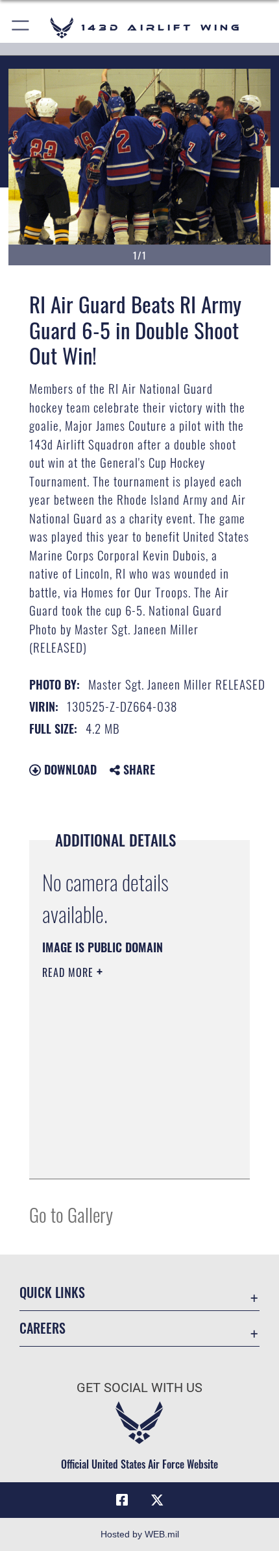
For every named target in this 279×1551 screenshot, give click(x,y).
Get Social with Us (139, 1387)
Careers (42, 1328)
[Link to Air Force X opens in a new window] (157, 1500)
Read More (69, 972)
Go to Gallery (71, 1214)
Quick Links (52, 1292)
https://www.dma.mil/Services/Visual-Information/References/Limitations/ (121, 1136)
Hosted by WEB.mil (140, 1534)
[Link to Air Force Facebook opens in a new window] (122, 1500)
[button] (21, 27)
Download (69, 769)
